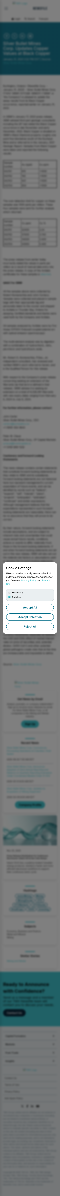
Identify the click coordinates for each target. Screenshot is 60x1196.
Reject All (30, 626)
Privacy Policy (29, 580)
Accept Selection (30, 617)
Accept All (30, 607)
